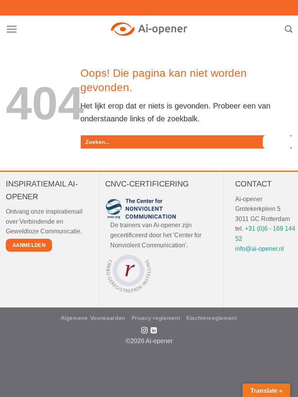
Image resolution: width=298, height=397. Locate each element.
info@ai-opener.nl (259, 248)
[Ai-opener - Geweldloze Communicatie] (149, 29)
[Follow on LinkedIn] (154, 330)
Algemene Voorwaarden (93, 318)
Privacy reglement (156, 318)
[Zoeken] (288, 29)
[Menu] (12, 29)
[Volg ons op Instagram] (144, 330)
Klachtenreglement (211, 318)
